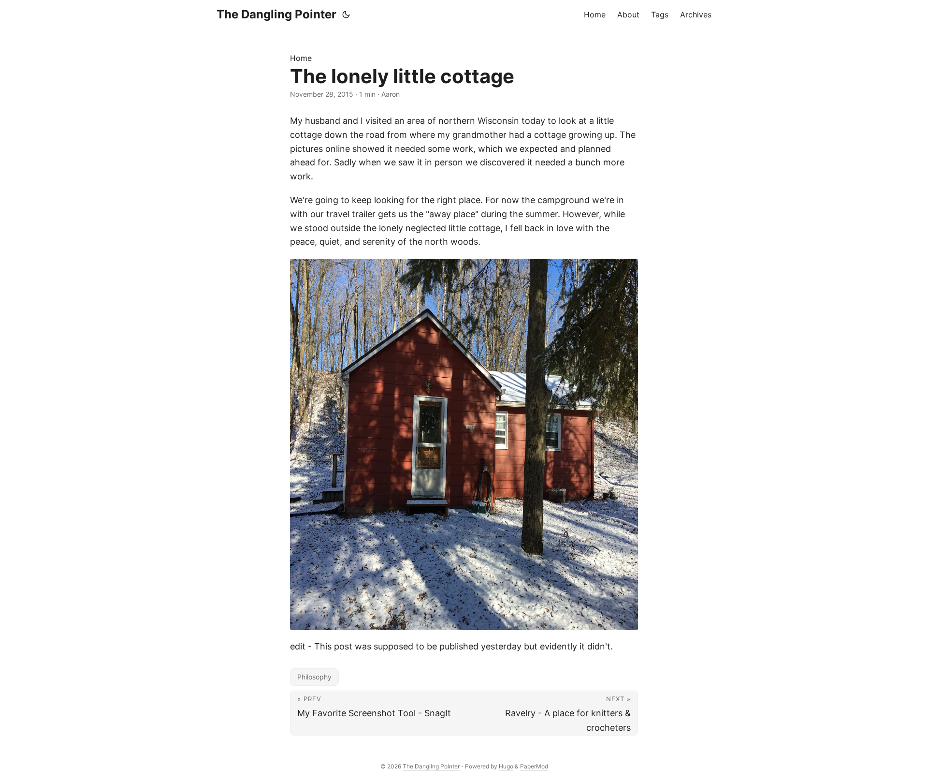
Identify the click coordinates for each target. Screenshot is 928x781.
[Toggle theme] (346, 14)
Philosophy (314, 677)
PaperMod (534, 766)
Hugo (506, 766)
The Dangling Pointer (276, 14)
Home (301, 58)
